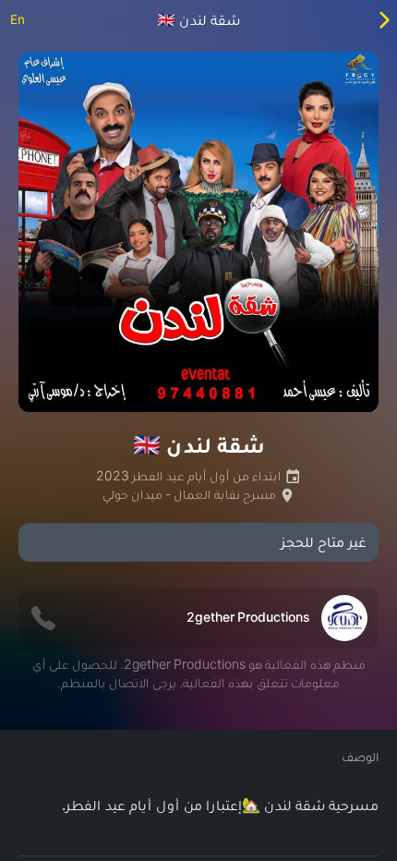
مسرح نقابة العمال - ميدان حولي (190, 494)
